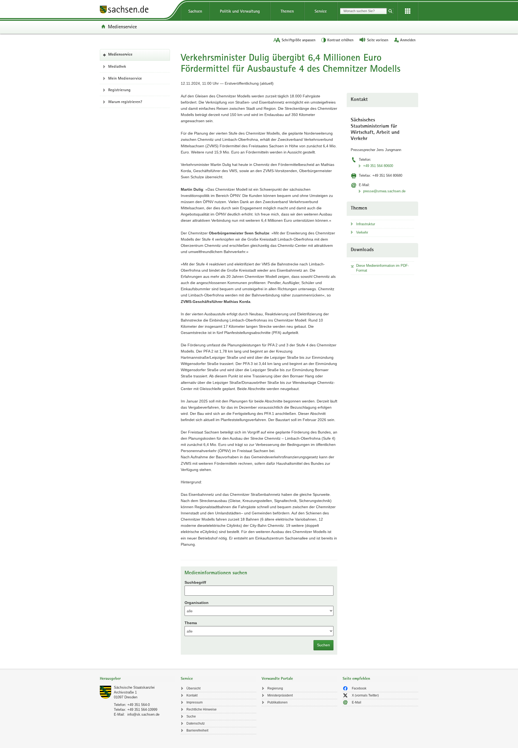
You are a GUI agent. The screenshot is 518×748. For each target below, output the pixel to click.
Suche (191, 716)
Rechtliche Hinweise (201, 709)
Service (321, 11)
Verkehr (362, 232)
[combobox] (363, 11)
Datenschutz (195, 723)
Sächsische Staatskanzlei (134, 687)
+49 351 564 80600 (378, 166)
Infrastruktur (365, 224)
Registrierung (119, 89)
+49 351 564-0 (138, 705)
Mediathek (117, 66)
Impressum (194, 702)
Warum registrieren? (125, 101)
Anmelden (407, 39)
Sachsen (195, 11)
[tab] (137, 679)
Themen (287, 11)
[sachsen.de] (137, 10)
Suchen (323, 645)
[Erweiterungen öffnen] (407, 11)
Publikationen (277, 702)
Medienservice (122, 26)
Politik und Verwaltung (240, 11)
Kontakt (191, 695)
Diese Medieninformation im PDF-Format (382, 268)
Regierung (275, 688)
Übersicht (193, 688)
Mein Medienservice (125, 78)
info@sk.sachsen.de (143, 714)
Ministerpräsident (280, 695)
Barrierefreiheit (197, 730)
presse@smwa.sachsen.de (384, 191)
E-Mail (356, 702)
